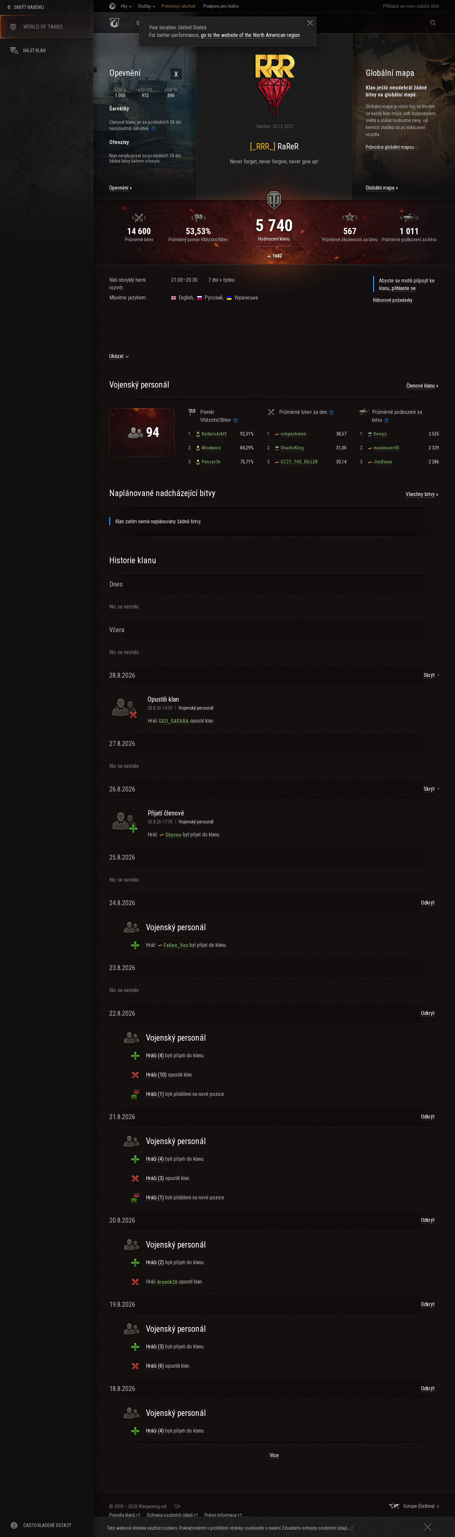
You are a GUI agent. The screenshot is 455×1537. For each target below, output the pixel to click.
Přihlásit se (394, 6)
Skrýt (429, 675)
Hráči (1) (155, 1094)
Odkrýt (428, 903)
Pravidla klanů (122, 1515)
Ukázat (116, 356)
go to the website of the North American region (250, 35)
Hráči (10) (156, 1075)
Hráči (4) (155, 1055)
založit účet (428, 6)
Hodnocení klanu (274, 239)
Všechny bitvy (420, 494)
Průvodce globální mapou (390, 147)
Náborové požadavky (392, 300)
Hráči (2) (155, 1262)
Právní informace (221, 1515)
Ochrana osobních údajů (170, 1515)
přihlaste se (404, 288)
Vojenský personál (196, 708)
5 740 (274, 225)
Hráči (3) (155, 1178)
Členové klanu (420, 386)
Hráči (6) (155, 1366)
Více (274, 1455)
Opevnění (118, 188)
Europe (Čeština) (419, 1506)
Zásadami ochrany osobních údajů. (315, 1528)
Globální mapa (380, 188)
